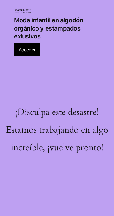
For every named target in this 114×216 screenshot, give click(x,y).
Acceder (27, 49)
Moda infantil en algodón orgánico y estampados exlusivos (48, 28)
